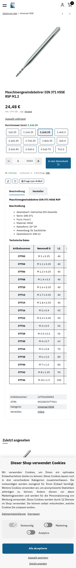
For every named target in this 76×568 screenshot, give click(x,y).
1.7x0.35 (31, 140)
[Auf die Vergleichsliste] (8, 181)
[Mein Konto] (62, 5)
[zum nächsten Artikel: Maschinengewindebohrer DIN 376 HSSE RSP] (70, 14)
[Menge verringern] (8, 161)
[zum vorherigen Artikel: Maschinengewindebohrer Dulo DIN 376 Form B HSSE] (62, 14)
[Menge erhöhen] (38, 161)
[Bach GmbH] (13, 5)
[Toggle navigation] (5, 5)
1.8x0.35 (48, 140)
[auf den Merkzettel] (15, 181)
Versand (28, 111)
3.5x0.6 (31, 149)
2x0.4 (63, 140)
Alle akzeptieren (38, 548)
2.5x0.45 (14, 149)
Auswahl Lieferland (15, 118)
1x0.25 (13, 132)
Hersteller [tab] (38, 191)
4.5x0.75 (47, 149)
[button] (69, 5)
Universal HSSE (46, 406)
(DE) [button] (48, 172)
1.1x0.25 (29, 132)
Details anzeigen (38, 563)
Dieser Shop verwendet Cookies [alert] (38, 462)
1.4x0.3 (62, 132)
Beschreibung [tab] (17, 191)
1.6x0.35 (14, 140)
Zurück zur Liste (10, 13)
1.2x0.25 (46, 132)
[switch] (13, 525)
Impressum (33, 513)
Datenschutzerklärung (14, 513)
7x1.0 (62, 149)
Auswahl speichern (38, 557)
